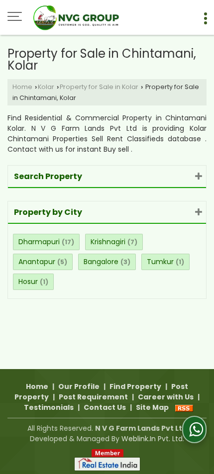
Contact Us (105, 407)
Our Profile (79, 386)
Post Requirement (93, 397)
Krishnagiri (108, 242)
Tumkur (160, 262)
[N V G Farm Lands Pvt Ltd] (77, 17)
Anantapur (36, 262)
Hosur (28, 281)
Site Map (152, 407)
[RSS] (184, 407)
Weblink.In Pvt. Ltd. (152, 439)
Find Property (135, 386)
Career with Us (166, 397)
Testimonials (49, 407)
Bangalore (101, 262)
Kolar (46, 87)
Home (22, 87)
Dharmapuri (39, 242)
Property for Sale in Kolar (99, 87)
